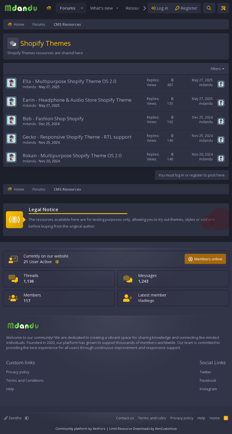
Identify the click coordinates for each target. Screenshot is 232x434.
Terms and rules (152, 417)
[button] (82, 8)
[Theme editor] (223, 8)
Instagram (208, 388)
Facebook (208, 380)
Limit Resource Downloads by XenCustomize (143, 428)
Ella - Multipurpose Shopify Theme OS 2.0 (69, 81)
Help (10, 388)
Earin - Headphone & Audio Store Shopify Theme (77, 100)
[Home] (49, 8)
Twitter (205, 371)
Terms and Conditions (25, 380)
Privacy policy (17, 371)
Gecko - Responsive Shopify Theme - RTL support (77, 137)
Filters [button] (216, 68)
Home (215, 417)
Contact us (125, 417)
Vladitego (146, 300)
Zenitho (15, 417)
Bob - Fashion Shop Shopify (53, 118)
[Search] (209, 8)
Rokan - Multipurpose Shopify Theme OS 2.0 (72, 155)
